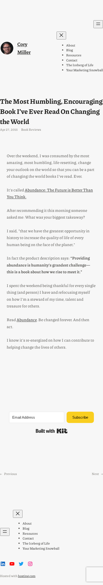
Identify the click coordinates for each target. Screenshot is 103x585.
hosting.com (26, 575)
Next (95, 473)
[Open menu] (98, 24)
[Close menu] (61, 35)
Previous (10, 473)
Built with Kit (52, 431)
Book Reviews (31, 129)
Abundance (27, 319)
